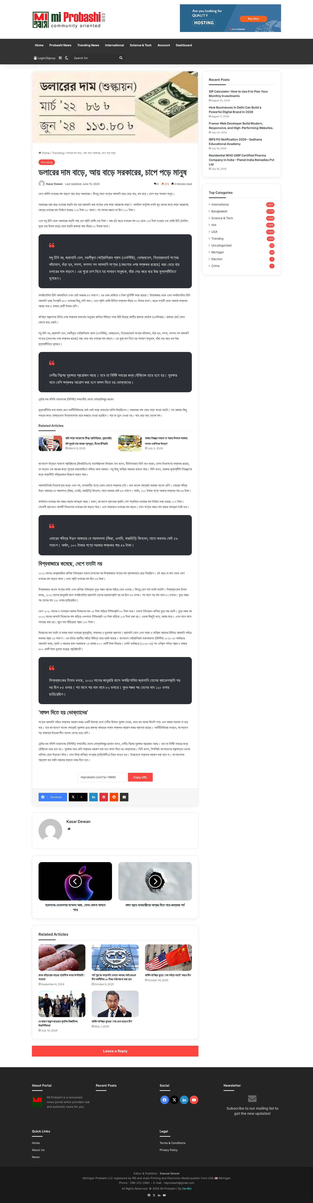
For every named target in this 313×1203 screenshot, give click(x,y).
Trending (58, 153)
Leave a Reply (115, 1051)
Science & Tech (141, 45)
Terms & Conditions (172, 1143)
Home (39, 45)
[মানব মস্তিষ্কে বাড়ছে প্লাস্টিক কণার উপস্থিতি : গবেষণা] (62, 957)
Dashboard (184, 45)
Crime (215, 266)
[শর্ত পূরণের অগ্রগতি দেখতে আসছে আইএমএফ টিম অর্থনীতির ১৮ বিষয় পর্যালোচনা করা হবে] (115, 957)
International (114, 45)
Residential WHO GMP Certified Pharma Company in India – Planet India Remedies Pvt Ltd (241, 159)
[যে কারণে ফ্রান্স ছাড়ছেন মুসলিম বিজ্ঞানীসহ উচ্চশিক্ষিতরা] (62, 1004)
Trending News (88, 45)
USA (214, 231)
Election (216, 259)
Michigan (217, 252)
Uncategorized (221, 245)
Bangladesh (219, 211)
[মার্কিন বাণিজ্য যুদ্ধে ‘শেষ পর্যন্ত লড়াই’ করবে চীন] (168, 957)
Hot (213, 225)
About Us (38, 1150)
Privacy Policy (169, 1150)
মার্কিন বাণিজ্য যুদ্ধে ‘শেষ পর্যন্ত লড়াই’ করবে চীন (168, 975)
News (36, 1157)
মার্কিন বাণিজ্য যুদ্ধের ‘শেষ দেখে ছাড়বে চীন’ (112, 1021)
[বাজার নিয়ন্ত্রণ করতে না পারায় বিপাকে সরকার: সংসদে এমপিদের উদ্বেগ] (130, 443)
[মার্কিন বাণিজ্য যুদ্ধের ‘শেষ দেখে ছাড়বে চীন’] (115, 1004)
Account (164, 45)
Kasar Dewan (54, 183)
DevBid (186, 1188)
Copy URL (140, 777)
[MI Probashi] (69, 19)
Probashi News (60, 45)
